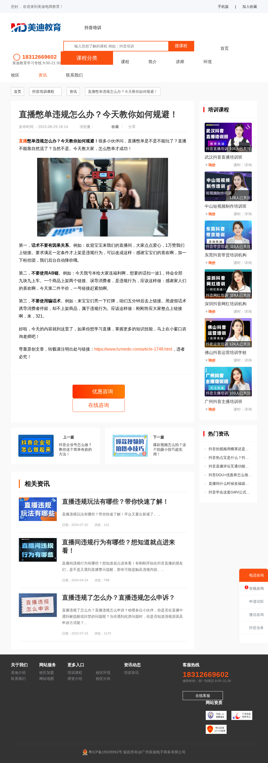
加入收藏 (249, 6)
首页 (224, 48)
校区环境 (103, 672)
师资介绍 (75, 678)
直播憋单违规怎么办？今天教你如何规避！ (123, 91)
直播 (23, 141)
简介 (152, 62)
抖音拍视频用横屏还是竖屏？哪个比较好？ (230, 449)
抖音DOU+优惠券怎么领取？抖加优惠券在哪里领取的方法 (230, 475)
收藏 (115, 127)
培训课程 (75, 672)
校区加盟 (46, 672)
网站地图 (46, 678)
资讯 (42, 75)
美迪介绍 (18, 672)
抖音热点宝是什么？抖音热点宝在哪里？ (230, 457)
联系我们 (74, 75)
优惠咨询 (102, 391)
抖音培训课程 (43, 91)
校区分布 (103, 678)
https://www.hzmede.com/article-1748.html (133, 349)
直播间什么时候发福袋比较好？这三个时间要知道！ (230, 483)
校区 (15, 75)
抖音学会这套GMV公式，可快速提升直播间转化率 (230, 492)
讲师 (180, 62)
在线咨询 (98, 405)
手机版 (223, 6)
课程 (125, 62)
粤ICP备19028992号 (105, 752)
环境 (207, 62)
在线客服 (203, 696)
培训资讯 (131, 672)
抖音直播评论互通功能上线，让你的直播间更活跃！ (230, 466)
